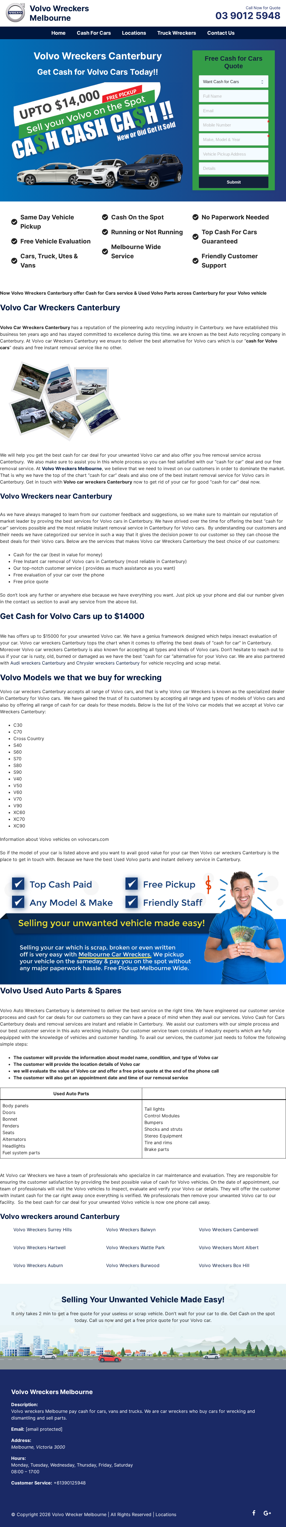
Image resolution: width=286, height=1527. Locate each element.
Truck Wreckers (176, 33)
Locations (134, 33)
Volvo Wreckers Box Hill (224, 1265)
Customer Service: (31, 1483)
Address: (21, 1440)
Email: (17, 1429)
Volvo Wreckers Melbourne (59, 13)
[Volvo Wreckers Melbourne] (15, 12)
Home (58, 33)
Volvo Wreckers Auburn (38, 1265)
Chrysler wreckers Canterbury (108, 663)
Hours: (18, 1458)
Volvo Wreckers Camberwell (228, 1229)
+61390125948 (70, 1483)
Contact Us (221, 33)
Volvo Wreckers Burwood (132, 1265)
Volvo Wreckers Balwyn (131, 1229)
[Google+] (267, 1513)
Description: (24, 1404)
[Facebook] (253, 1513)
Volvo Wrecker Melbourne (79, 1514)
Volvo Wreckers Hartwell (39, 1247)
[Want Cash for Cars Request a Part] (233, 81)
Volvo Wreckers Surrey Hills (42, 1229)
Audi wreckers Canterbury (38, 663)
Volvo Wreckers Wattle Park (135, 1247)
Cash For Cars (94, 33)
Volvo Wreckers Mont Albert (229, 1247)
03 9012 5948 (247, 15)
